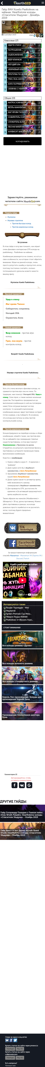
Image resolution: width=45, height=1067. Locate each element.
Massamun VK (26, 556)
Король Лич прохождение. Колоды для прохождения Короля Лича (22, 698)
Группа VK (37, 556)
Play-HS (20, 1049)
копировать (22, 141)
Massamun (14, 556)
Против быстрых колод (21, 224)
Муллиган (11, 217)
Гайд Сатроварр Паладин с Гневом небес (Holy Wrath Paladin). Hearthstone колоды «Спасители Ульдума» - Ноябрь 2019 (22, 815)
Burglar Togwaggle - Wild (17, 608)
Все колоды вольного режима (17, 663)
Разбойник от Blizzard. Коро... (19, 620)
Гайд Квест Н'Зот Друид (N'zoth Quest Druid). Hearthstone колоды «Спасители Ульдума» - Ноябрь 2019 (21, 832)
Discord (19, 559)
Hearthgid (10, 1049)
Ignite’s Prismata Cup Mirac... (18, 614)
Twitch (26, 559)
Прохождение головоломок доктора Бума (21, 716)
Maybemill (10, 611)
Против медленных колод (22, 227)
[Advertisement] (22, 171)
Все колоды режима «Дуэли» (17, 645)
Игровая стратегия (15, 220)
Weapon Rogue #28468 (16, 617)
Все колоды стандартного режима (20, 681)
